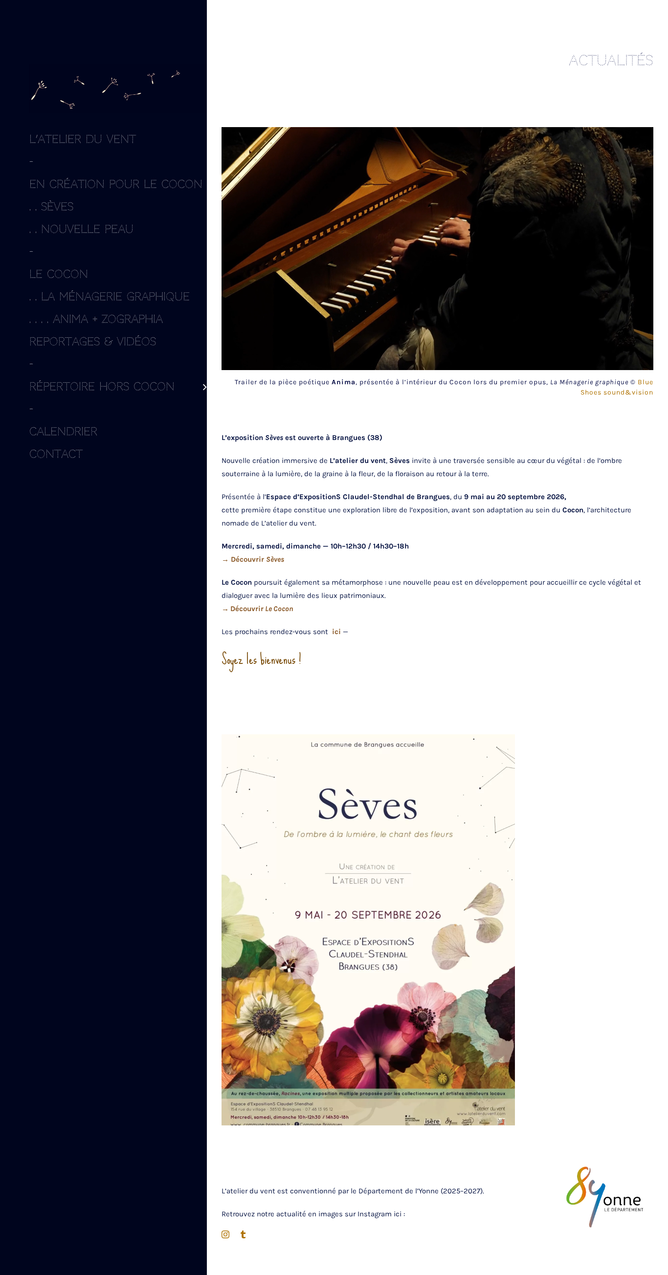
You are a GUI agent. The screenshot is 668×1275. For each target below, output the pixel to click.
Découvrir (243, 608)
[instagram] (225, 1234)
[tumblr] (243, 1234)
